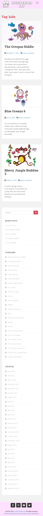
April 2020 (11, 462)
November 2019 (13, 480)
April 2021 (11, 415)
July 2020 (10, 449)
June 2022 (11, 371)
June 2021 (11, 406)
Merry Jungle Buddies (15, 283)
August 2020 (11, 445)
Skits (9, 313)
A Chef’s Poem (10, 225)
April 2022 (11, 376)
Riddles (10, 305)
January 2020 (12, 475)
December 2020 (13, 432)
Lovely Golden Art (19, 511)
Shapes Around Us (14, 309)
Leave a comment (28, 53)
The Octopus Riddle (19, 47)
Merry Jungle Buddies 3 (21, 172)
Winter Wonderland (15, 357)
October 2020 (12, 436)
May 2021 (11, 410)
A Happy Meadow (14, 261)
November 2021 (13, 389)
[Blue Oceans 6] (21, 96)
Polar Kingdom (13, 300)
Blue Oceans (12, 270)
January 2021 (12, 428)
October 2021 (12, 393)
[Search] (36, 212)
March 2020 (11, 467)
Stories (10, 326)
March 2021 (11, 419)
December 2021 (13, 384)
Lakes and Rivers (14, 279)
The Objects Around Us (16, 348)
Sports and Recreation (16, 318)
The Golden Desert (15, 339)
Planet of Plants (13, 292)
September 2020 (13, 441)
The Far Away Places (15, 331)
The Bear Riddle (10, 243)
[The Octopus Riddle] (21, 32)
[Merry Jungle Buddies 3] (21, 155)
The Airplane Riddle (12, 238)
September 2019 (13, 488)
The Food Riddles (14, 335)
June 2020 (11, 454)
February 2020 (12, 471)
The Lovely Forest (14, 344)
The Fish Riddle (10, 234)
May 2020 (11, 458)
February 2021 (12, 423)
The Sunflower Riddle (12, 230)
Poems (10, 296)
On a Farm (12, 287)
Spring (10, 322)
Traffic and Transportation (17, 352)
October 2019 (12, 484)
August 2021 (11, 397)
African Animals (13, 266)
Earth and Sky (13, 274)
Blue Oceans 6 (15, 111)
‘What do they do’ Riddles (17, 257)
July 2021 (10, 402)
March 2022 (11, 380)
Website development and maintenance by (21, 514)
